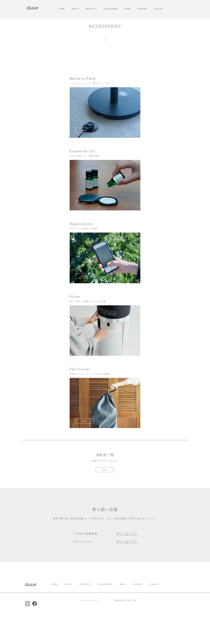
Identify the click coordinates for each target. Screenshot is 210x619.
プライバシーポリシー (90, 600)
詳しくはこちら (127, 533)
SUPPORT (142, 9)
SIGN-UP (158, 9)
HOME (62, 9)
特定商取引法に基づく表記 (126, 600)
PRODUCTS (91, 9)
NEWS (128, 9)
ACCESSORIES (111, 9)
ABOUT (75, 9)
